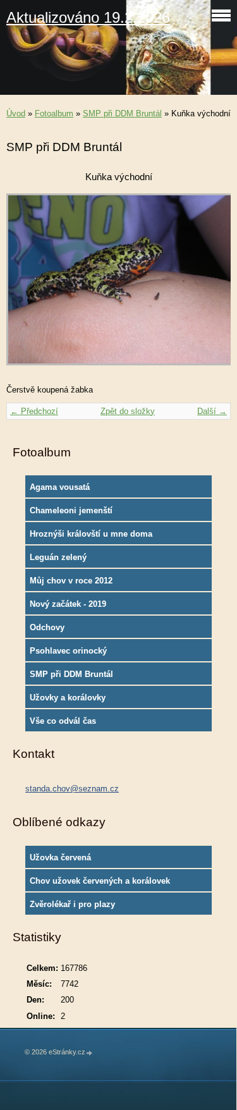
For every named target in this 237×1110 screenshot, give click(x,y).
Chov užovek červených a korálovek (100, 881)
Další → (212, 411)
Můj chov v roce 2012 (71, 580)
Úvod (15, 113)
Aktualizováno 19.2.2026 (88, 17)
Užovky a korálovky (68, 697)
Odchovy (47, 627)
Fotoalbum (54, 113)
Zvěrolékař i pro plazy (72, 904)
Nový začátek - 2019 (68, 604)
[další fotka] (210, 285)
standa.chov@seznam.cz (72, 788)
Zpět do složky (127, 411)
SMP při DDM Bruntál (122, 113)
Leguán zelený (58, 557)
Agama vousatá (60, 487)
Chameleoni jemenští (71, 510)
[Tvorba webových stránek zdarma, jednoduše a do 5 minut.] (89, 1053)
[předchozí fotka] (27, 285)
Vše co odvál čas (63, 721)
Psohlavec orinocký (68, 651)
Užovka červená (60, 857)
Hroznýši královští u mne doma (91, 534)
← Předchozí (34, 411)
